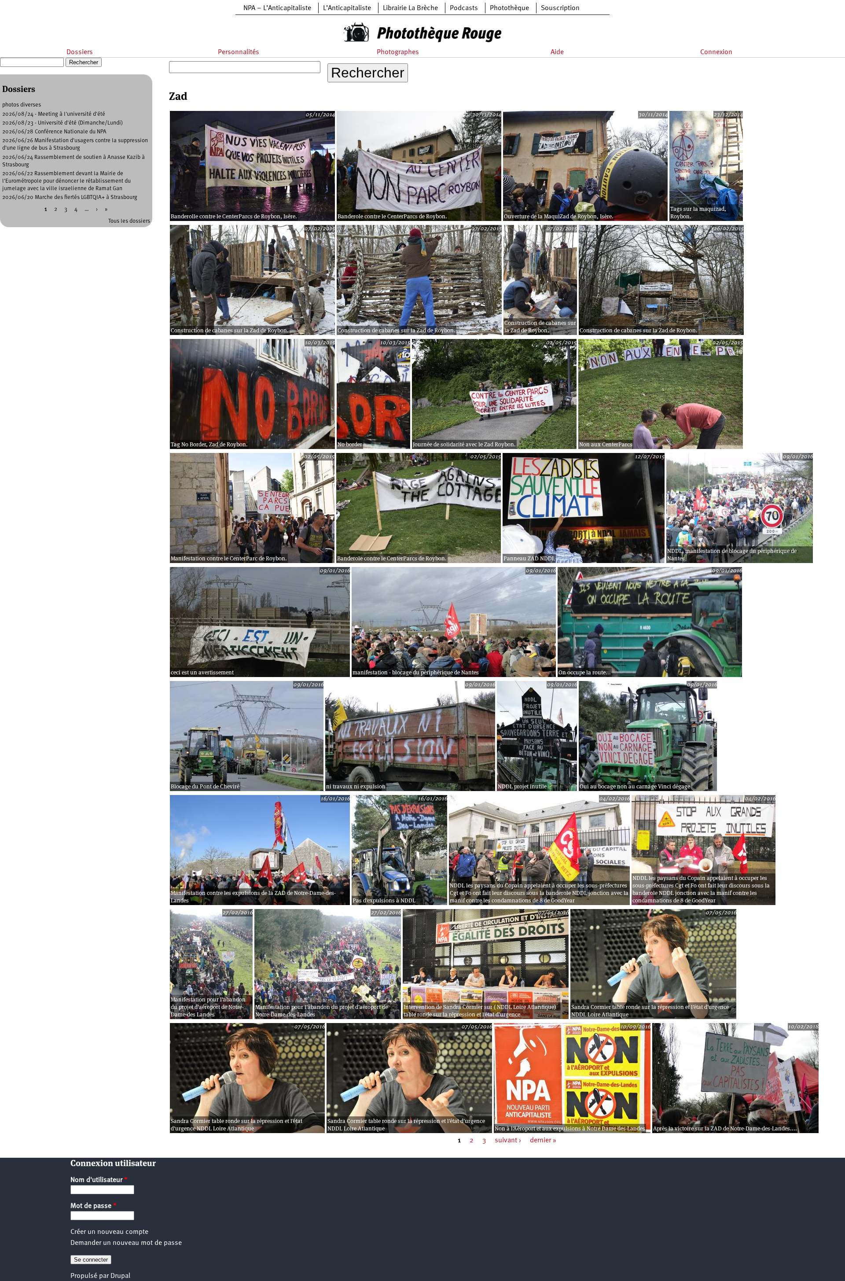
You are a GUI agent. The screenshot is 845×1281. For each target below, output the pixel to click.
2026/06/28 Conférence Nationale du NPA (54, 132)
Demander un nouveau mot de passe (126, 1243)
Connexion (716, 52)
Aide (557, 52)
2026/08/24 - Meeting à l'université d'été (53, 114)
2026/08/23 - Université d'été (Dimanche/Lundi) (62, 123)
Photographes (398, 52)
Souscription (560, 8)
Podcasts (464, 8)
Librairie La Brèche (410, 8)
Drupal (120, 1276)
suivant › (508, 1140)
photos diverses (21, 105)
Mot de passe (93, 1206)
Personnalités (238, 52)
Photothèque (509, 8)
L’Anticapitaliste (347, 8)
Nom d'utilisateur (99, 1180)
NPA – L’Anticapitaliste (277, 8)
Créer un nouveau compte (109, 1232)
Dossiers (79, 52)
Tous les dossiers (129, 221)
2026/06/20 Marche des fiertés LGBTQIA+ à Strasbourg (69, 197)
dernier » (543, 1140)
